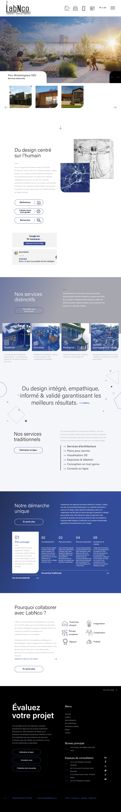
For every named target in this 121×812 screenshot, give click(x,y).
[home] (34, 7)
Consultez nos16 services (29, 310)
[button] (113, 8)
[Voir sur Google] (16, 253)
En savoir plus (29, 522)
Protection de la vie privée (26, 768)
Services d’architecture (81, 446)
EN (105, 8)
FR (100, 8)
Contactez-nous (26, 760)
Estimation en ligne (26, 752)
